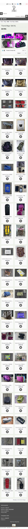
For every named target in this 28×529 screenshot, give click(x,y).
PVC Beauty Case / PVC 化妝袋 (21, 322)
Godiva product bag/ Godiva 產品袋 (21, 216)
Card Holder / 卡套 (20, 195)
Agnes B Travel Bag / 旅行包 (7, 153)
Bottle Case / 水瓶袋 (20, 174)
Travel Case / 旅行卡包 (20, 427)
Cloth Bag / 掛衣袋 (7, 216)
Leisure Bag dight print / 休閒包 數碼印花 (7, 279)
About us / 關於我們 (5, 518)
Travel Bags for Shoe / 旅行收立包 (7, 427)
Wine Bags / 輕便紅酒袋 (7, 490)
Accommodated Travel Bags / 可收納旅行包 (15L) (7, 69)
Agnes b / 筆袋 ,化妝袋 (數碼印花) (7, 132)
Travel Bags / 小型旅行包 (7, 385)
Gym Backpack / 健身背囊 (7, 237)
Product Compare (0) (10, 50)
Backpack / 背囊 (20, 153)
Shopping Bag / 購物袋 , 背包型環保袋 (7, 343)
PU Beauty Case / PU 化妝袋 (21, 301)
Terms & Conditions (5, 511)
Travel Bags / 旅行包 (14, 21)
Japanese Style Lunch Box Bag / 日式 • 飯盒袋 (21, 237)
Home (2, 21)
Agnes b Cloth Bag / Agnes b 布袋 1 (21, 132)
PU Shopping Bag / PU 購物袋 (7, 322)
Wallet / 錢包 (21, 448)
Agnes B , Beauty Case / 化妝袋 (7, 111)
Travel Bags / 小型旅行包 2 (21, 385)
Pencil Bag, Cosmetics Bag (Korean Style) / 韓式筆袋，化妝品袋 (7, 301)
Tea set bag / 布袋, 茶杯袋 (20, 364)
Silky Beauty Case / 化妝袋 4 (21, 343)
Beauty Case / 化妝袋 (7, 174)
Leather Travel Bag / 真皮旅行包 (21, 258)
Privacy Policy (4, 512)
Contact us (3, 519)
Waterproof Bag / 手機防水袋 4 (21, 469)
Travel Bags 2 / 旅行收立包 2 (7, 406)
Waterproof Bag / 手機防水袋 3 (7, 469)
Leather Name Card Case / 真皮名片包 (7, 258)
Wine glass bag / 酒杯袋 (20, 490)
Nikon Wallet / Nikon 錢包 (21, 279)
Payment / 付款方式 (5, 507)
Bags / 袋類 (6, 21)
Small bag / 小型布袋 (7, 364)
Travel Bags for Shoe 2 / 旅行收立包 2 (21, 406)
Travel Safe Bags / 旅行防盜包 (7, 448)
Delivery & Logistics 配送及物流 (7, 509)
